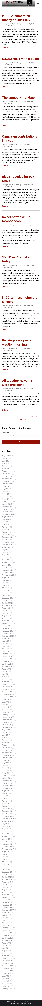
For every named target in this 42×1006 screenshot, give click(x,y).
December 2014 (8, 811)
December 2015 (8, 781)
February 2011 (7, 928)
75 (32, 416)
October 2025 (7, 481)
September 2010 (8, 940)
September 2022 (8, 575)
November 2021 (8, 600)
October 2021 (7, 603)
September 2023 (8, 545)
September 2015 (8, 788)
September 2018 (8, 697)
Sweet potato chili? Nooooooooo (16, 219)
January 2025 (7, 504)
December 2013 (8, 842)
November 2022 (8, 570)
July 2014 (5, 824)
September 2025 (8, 484)
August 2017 (6, 730)
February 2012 (7, 897)
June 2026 (6, 461)
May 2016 (5, 768)
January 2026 (7, 474)
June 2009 (6, 979)
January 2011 (7, 930)
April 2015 (5, 801)
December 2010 (8, 933)
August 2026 (6, 456)
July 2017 (5, 732)
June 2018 (6, 705)
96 (21, 419)
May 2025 (5, 494)
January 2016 (7, 778)
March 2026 (6, 469)
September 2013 (8, 849)
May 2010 (5, 951)
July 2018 (5, 702)
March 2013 (6, 864)
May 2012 (5, 890)
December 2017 (8, 720)
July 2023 (5, 550)
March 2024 (6, 529)
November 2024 (8, 509)
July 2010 (5, 946)
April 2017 (5, 740)
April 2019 (5, 679)
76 (36, 416)
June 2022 (6, 583)
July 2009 (5, 976)
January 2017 (7, 748)
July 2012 (5, 885)
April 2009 (5, 984)
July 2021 (5, 611)
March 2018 (6, 712)
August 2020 (6, 639)
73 (22, 416)
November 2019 (8, 661)
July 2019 (5, 672)
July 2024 (5, 519)
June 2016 (6, 765)
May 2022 (5, 585)
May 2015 (5, 798)
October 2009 (7, 968)
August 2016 (6, 760)
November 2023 (8, 540)
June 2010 (6, 948)
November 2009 (8, 966)
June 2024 (6, 522)
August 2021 (6, 608)
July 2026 (5, 458)
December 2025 (8, 476)
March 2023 (6, 560)
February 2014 (7, 836)
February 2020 (7, 654)
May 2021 (5, 616)
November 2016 (8, 753)
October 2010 (7, 938)
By (16, 24)
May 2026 (5, 463)
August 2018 (6, 699)
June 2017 (6, 735)
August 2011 (6, 913)
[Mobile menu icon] (38, 3)
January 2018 (7, 717)
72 (18, 416)
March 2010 (6, 956)
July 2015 (5, 793)
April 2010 (5, 953)
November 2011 (8, 905)
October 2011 (7, 907)
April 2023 (5, 557)
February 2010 (7, 958)
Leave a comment (7, 25)
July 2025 (5, 489)
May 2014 (5, 829)
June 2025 (6, 491)
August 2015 (6, 791)
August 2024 (6, 517)
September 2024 (8, 514)
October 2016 (7, 755)
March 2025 (6, 499)
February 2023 (7, 562)
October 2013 (7, 847)
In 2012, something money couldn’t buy (16, 17)
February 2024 (7, 532)
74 (27, 416)
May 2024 (5, 524)
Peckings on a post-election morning (16, 342)
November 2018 (8, 692)
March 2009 (6, 986)
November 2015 (8, 783)
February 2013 (7, 867)
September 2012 (8, 880)
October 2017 (7, 725)
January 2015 (7, 809)
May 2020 (5, 646)
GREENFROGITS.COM (24, 1003)
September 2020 (8, 636)
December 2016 (8, 750)
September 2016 (8, 758)
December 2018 (8, 689)
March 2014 (6, 834)
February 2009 (7, 989)
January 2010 (7, 961)
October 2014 (7, 816)
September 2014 (8, 819)
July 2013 (5, 854)
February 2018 (7, 715)
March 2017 (6, 743)
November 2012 (8, 874)
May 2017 (5, 737)
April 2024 (5, 527)
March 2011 (6, 925)
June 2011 (6, 918)
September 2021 (8, 606)
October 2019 (7, 664)
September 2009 (8, 971)
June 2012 (6, 887)
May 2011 (5, 920)
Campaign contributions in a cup (19, 138)
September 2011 (8, 910)
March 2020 (6, 651)
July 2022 (5, 580)
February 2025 (7, 502)
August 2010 (6, 943)
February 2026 (7, 471)
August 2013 (6, 852)
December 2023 (8, 537)
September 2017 (8, 727)
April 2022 (5, 588)
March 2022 (6, 590)
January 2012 (7, 900)
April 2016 (5, 770)
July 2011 (5, 915)
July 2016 (5, 763)
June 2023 (6, 552)
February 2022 (7, 593)
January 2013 (7, 869)
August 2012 (6, 882)
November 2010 (8, 935)
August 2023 (6, 547)
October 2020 (7, 633)
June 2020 (6, 644)
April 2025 (5, 496)
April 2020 (5, 649)
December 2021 (8, 598)
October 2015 (7, 786)
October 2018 (7, 694)
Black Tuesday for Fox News (18, 178)
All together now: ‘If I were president (17, 382)
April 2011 (5, 923)
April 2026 (5, 466)
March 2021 (6, 621)
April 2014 (5, 831)
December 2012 (8, 872)
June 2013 (6, 857)
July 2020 (5, 641)
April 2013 (5, 862)
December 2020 (8, 628)
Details (5, 48)
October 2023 (7, 542)
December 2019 (8, 659)
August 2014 (6, 821)
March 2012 (6, 895)
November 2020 (8, 631)
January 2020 (7, 656)
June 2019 (6, 674)
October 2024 (7, 512)
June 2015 (6, 796)
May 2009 (5, 981)
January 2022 (7, 595)
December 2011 (8, 902)
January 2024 (7, 535)
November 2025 (8, 479)
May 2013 (5, 859)
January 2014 (7, 839)
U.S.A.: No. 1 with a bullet (20, 58)
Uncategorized (6, 24)
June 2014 (6, 826)
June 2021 (6, 613)
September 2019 (8, 666)
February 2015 (7, 806)
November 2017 (8, 722)
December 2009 (8, 963)
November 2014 (8, 814)
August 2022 (6, 578)
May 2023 (5, 555)
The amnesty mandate (18, 97)
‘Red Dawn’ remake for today (18, 259)
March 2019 (6, 682)
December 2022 (8, 568)
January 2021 (7, 626)
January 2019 (7, 687)
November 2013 (8, 844)
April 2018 (5, 710)
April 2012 (5, 892)
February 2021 (7, 623)
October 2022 (7, 573)
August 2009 (6, 973)
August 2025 (6, 486)
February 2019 (7, 684)
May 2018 (5, 707)
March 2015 (6, 803)
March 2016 (6, 773)
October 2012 (7, 877)
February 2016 (7, 776)
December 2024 (8, 507)
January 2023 (7, 565)
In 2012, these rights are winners (19, 299)
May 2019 (5, 677)
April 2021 (5, 618)
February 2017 (7, 745)
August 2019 (6, 669)
